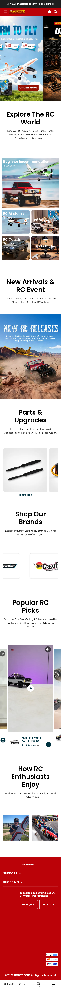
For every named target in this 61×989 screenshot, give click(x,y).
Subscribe (49, 904)
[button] (5, 11)
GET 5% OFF (10, 984)
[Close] (19, 984)
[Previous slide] (25, 849)
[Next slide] (36, 849)
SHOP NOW (9, 166)
